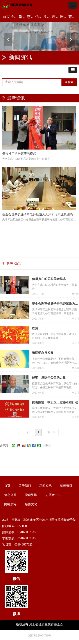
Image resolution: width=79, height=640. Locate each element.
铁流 (35, 328)
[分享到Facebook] (34, 445)
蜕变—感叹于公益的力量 (49, 377)
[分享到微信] (14, 445)
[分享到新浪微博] (24, 445)
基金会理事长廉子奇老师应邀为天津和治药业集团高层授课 (55, 304)
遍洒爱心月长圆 (43, 353)
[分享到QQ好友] (19, 445)
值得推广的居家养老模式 (49, 279)
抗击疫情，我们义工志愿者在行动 (55, 402)
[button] (72, 5)
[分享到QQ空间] (29, 445)
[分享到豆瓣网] (39, 445)
